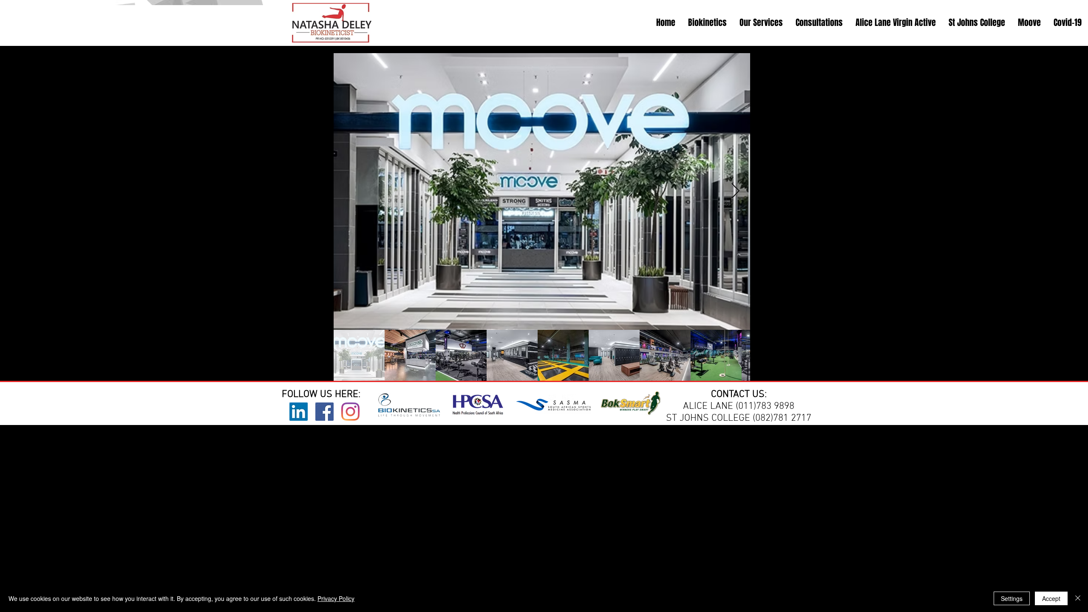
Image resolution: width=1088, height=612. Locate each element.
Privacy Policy (335, 598)
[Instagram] (350, 411)
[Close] (1078, 598)
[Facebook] (324, 411)
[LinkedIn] (298, 411)
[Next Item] (735, 191)
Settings (1012, 598)
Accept (1051, 598)
